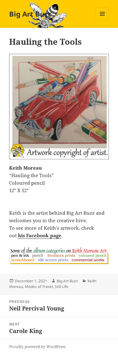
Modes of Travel (39, 286)
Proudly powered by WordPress (37, 346)
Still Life (61, 286)
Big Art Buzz (30, 13)
